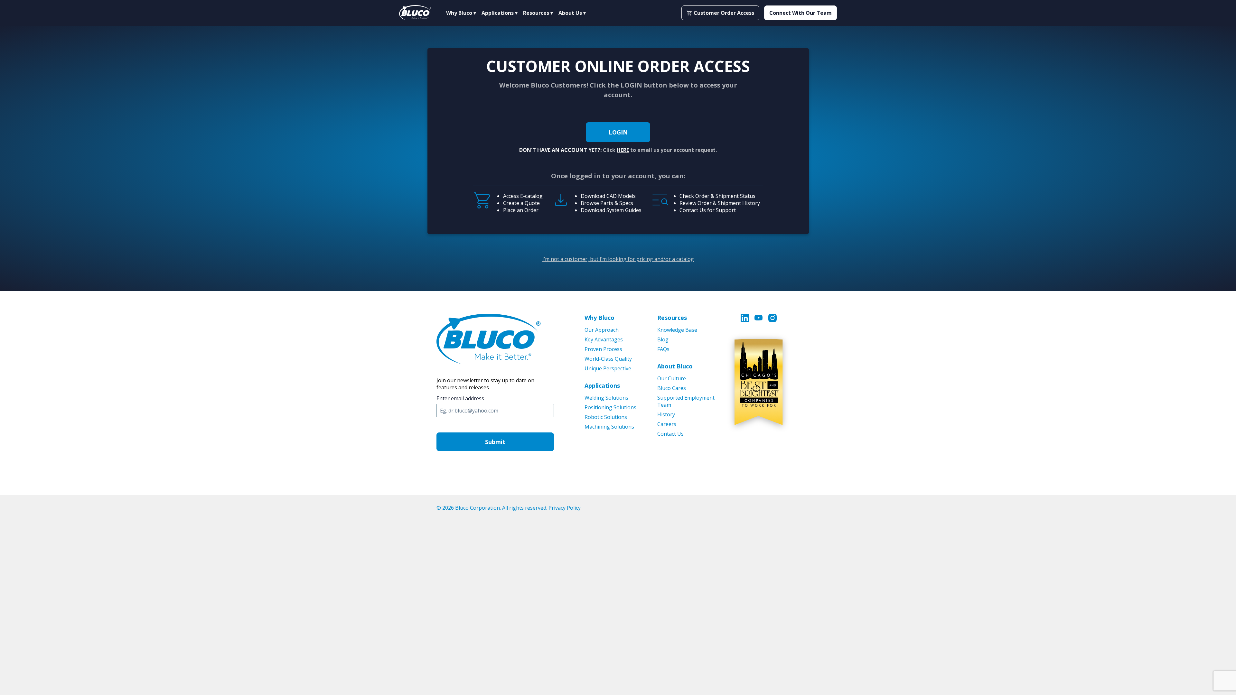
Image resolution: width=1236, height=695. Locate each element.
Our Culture (671, 378)
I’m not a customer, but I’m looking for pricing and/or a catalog (618, 259)
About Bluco (675, 366)
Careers (666, 424)
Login (618, 132)
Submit (495, 442)
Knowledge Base (677, 329)
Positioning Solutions (610, 407)
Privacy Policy (564, 507)
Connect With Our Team (800, 12)
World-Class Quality (608, 358)
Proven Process (603, 349)
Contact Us (670, 433)
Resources (672, 317)
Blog (663, 339)
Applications (602, 385)
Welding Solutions (606, 397)
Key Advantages (604, 339)
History (666, 414)
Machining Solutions (609, 426)
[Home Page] (415, 13)
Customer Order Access (724, 12)
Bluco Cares (671, 388)
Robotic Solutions (606, 417)
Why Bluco (599, 317)
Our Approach (602, 329)
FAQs (663, 349)
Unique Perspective (608, 368)
